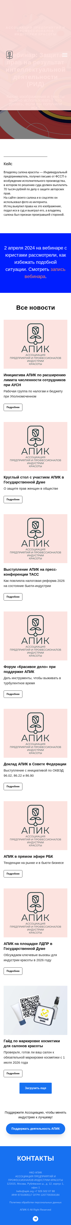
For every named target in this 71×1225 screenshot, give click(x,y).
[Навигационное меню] (64, 55)
